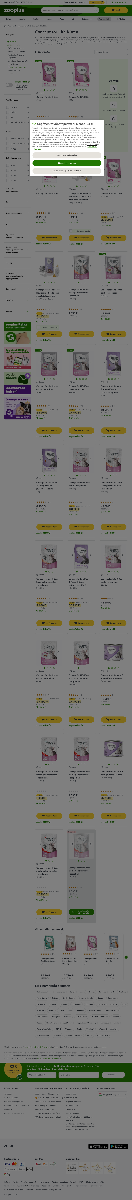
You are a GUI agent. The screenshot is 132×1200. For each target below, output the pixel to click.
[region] (67, 148)
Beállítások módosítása (67, 155)
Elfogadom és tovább (67, 163)
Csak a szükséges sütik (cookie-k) (66, 171)
